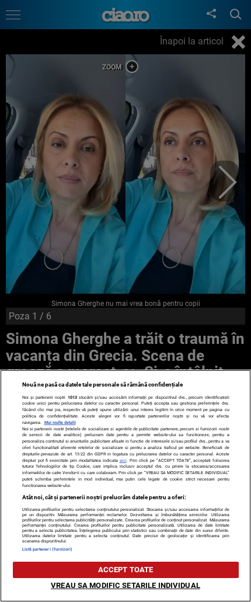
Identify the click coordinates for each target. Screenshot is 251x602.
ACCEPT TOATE (126, 569)
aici (123, 460)
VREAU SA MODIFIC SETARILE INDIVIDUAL (125, 585)
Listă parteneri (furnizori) (47, 549)
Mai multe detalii (60, 422)
